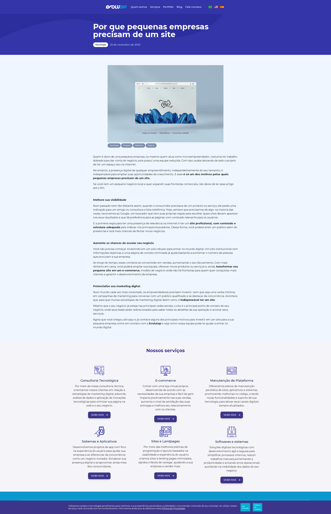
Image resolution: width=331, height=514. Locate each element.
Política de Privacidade (173, 508)
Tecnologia (100, 45)
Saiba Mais (97, 415)
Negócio (151, 145)
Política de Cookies (257, 507)
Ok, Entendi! (245, 507)
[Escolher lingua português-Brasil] (210, 7)
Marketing (139, 145)
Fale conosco (193, 7)
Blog (179, 7)
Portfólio (168, 7)
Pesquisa (126, 145)
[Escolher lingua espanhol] (222, 7)
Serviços (155, 7)
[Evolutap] (116, 7)
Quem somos (139, 7)
